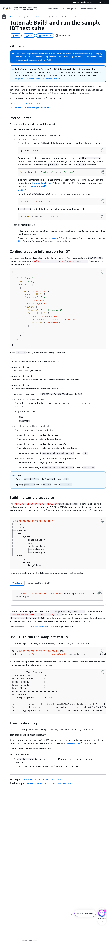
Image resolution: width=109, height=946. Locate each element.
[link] (64, 16)
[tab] (17, 583)
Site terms (33, 941)
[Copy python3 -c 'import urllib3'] (102, 201)
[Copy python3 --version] (102, 150)
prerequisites (73, 743)
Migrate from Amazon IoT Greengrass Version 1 (38, 78)
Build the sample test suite (27, 103)
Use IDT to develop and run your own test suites (49, 783)
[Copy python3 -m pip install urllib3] (102, 216)
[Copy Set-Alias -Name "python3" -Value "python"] (102, 172)
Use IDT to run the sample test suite (31, 107)
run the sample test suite (43, 626)
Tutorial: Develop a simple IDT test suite (41, 779)
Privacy (24, 941)
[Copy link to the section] (7, 118)
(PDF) (48, 60)
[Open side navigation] (4, 16)
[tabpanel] (58, 595)
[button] (17, 46)
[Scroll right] (98, 8)
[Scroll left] (45, 8)
